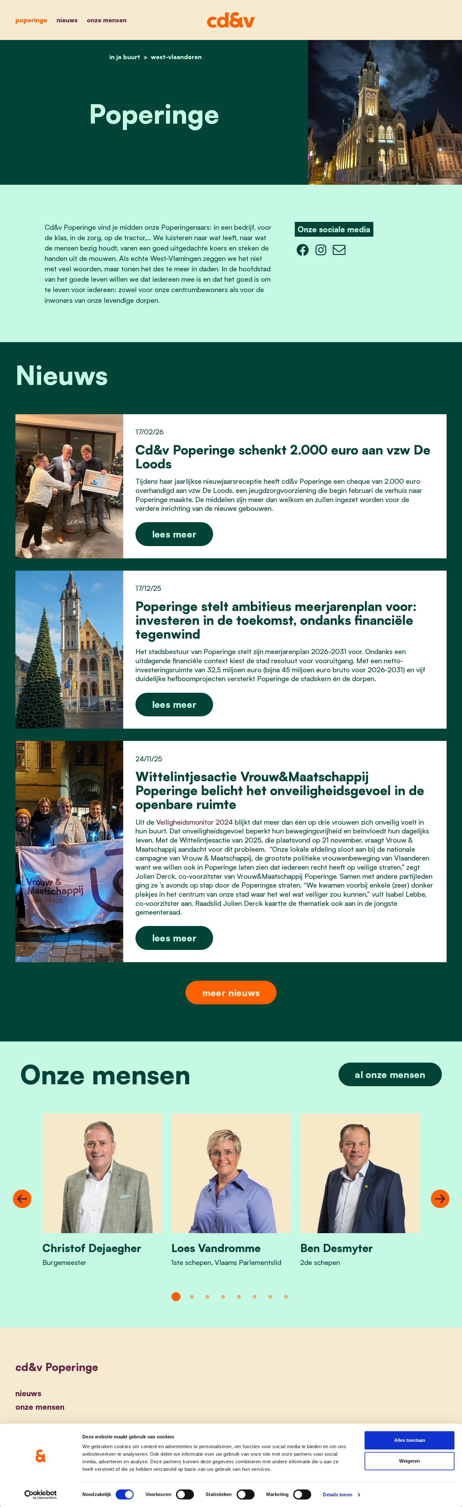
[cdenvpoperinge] (302, 249)
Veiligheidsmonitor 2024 (194, 822)
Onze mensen (107, 20)
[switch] (185, 1494)
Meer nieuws (231, 992)
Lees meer (174, 534)
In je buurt (124, 57)
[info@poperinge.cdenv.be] (339, 249)
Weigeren (409, 1461)
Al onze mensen (390, 1074)
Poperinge (31, 20)
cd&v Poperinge (56, 1367)
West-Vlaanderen (176, 57)
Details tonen (337, 1494)
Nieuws (67, 20)
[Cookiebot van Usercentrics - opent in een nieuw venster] (40, 1494)
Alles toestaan (409, 1440)
